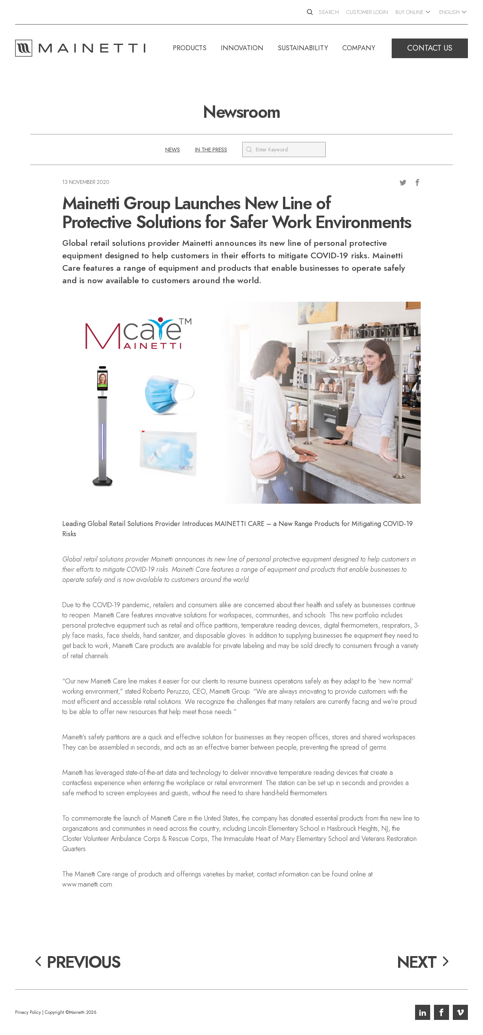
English (449, 12)
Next (416, 962)
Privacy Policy (28, 1012)
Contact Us (429, 48)
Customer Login (367, 12)
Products (189, 48)
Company (358, 48)
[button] (172, 149)
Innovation (242, 48)
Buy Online (409, 12)
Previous (83, 962)
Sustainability (303, 48)
